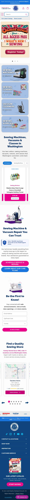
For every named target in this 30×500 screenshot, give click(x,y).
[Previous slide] (2, 40)
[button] (27, 8)
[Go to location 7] (10, 404)
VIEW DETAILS (14, 392)
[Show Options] (24, 324)
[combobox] (16, 14)
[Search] (26, 14)
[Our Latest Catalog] (15, 466)
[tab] (12, 61)
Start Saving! (15, 484)
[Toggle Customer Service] (26, 453)
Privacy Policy (20, 493)
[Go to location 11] (20, 404)
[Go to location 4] (16, 402)
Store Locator (18, 18)
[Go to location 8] (13, 404)
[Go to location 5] (19, 402)
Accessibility (8, 497)
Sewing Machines (18, 163)
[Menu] (2, 14)
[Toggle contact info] (26, 439)
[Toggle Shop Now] (26, 444)
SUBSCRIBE (15, 329)
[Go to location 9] (15, 404)
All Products (7, 163)
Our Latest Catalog (7, 18)
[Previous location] (3, 402)
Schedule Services (15, 3)
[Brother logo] (15, 414)
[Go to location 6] (21, 402)
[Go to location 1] (9, 402)
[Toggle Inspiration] (26, 448)
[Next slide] (27, 40)
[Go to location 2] (11, 402)
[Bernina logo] (5, 414)
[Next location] (27, 402)
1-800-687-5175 (6, 8)
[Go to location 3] (14, 402)
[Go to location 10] (17, 404)
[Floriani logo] (24, 414)
